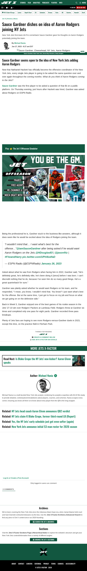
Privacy (46, 563)
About (14, 563)
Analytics (36, 2)
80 (62, 12)
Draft (83, 12)
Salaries (68, 12)
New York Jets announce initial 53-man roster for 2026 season (44, 427)
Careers (29, 563)
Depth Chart (28, 12)
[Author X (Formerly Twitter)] (55, 375)
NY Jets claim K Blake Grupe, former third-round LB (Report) (44, 416)
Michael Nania (20, 43)
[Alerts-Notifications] (7, 7)
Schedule (42, 12)
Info (60, 2)
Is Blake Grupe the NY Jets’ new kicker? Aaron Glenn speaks (37, 360)
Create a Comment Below (44, 337)
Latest (19, 12)
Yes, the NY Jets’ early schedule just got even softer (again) (43, 421)
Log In (73, 7)
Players (54, 2)
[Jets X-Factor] (9, 2)
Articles (9, 19)
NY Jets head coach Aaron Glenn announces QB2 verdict (41, 411)
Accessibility (70, 563)
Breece (50, 12)
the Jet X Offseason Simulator (25, 148)
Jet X (4, 19)
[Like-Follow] (12, 7)
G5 (35, 12)
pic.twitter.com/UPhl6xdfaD (38, 256)
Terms (53, 563)
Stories (23, 2)
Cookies (61, 563)
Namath (76, 12)
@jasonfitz (61, 252)
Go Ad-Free (81, 7)
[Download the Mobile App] (2, 7)
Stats (56, 12)
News (16, 19)
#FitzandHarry (13, 256)
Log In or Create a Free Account (16, 478)
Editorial (37, 563)
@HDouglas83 (44, 252)
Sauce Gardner (9, 86)
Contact (21, 563)
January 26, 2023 (51, 263)
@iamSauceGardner (28, 248)
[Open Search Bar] (76, 2)
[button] (82, 2)
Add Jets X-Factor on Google (44, 339)
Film (29, 2)
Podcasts (45, 2)
